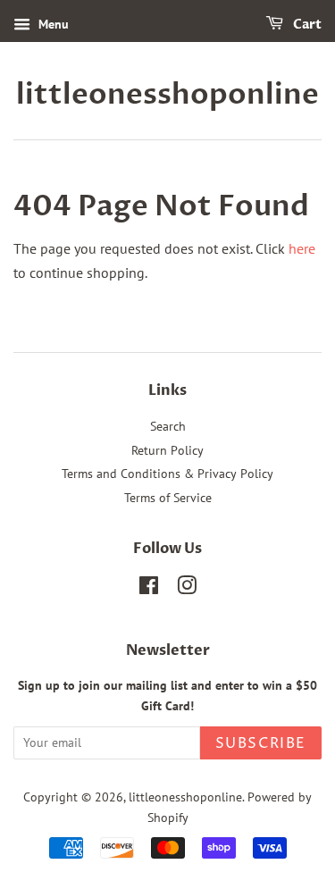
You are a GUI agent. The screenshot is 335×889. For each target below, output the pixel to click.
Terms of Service (168, 498)
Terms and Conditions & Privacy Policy (167, 473)
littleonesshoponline (167, 95)
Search (168, 426)
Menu (52, 24)
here (302, 248)
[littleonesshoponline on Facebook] (148, 589)
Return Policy (167, 450)
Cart (306, 24)
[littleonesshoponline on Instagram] (187, 589)
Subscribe (260, 743)
